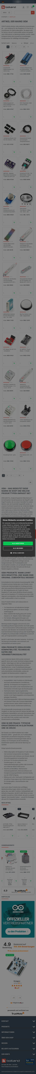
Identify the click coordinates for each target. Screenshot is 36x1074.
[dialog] (18, 537)
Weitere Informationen (8, 539)
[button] (18, 553)
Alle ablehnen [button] (18, 548)
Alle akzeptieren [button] (18, 543)
